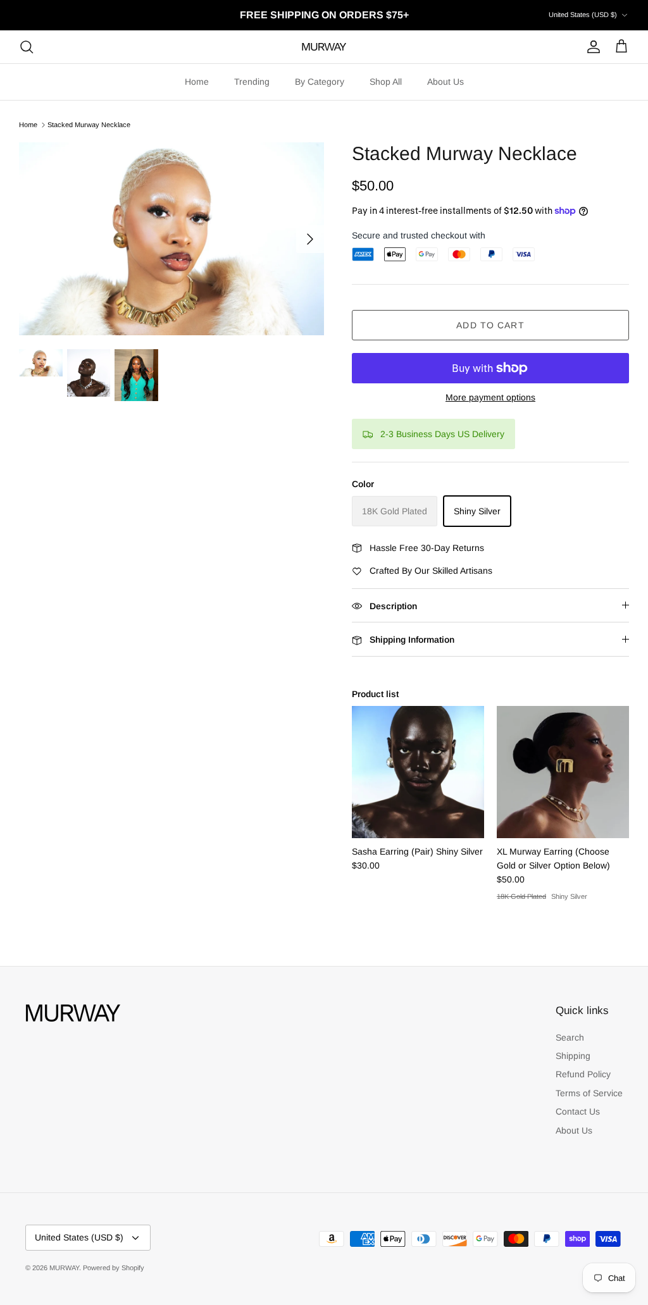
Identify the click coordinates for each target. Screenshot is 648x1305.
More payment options (490, 397)
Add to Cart (490, 325)
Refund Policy (583, 1074)
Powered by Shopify (113, 1267)
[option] (171, 238)
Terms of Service (589, 1093)
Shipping (573, 1056)
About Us (445, 82)
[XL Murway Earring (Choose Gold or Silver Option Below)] (563, 772)
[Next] (310, 239)
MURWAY (64, 1267)
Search (570, 1037)
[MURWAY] (324, 47)
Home (197, 82)
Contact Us (578, 1111)
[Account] (591, 46)
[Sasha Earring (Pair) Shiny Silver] (418, 772)
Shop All (386, 82)
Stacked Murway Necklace (88, 124)
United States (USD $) (583, 14)
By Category (319, 82)
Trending (252, 82)
